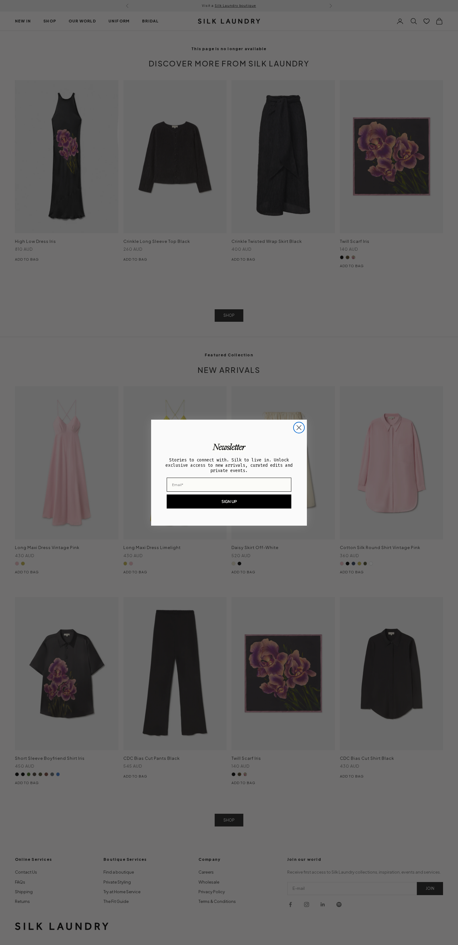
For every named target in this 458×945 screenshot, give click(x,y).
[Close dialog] (298, 427)
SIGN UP (229, 501)
